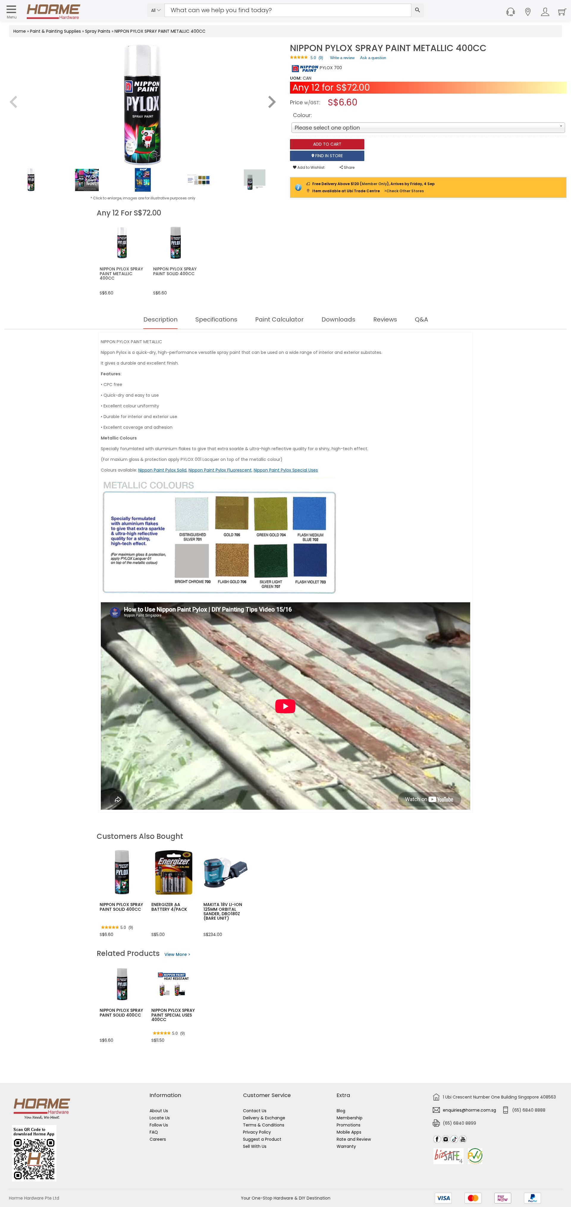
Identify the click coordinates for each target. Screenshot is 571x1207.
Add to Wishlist (310, 167)
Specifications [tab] (216, 319)
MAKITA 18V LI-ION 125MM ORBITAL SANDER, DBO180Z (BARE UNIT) (222, 911)
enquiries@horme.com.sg (469, 1110)
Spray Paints (97, 31)
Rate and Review (354, 1139)
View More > (177, 954)
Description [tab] (160, 319)
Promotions (348, 1125)
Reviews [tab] (385, 319)
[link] (299, 58)
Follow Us (159, 1125)
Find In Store (328, 156)
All (154, 10)
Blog (341, 1111)
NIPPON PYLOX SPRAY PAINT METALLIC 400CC (160, 31)
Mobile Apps (349, 1132)
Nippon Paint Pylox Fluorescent (220, 470)
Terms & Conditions (263, 1125)
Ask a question (373, 58)
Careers (158, 1139)
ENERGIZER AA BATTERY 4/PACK (169, 907)
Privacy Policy (257, 1132)
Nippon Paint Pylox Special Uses (286, 470)
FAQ (154, 1132)
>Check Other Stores (404, 190)
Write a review (342, 59)
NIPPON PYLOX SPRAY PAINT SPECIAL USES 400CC (173, 1014)
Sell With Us (254, 1146)
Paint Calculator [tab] (279, 319)
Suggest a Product (262, 1139)
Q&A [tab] (421, 319)
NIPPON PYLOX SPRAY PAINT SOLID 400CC (121, 907)
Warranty (346, 1146)
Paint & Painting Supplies (55, 31)
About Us (159, 1111)
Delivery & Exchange (264, 1118)
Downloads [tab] (338, 319)
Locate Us (160, 1118)
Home (19, 31)
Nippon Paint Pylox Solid (162, 470)
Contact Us (254, 1111)
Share (348, 167)
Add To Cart (327, 144)
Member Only (374, 183)
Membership (350, 1118)
